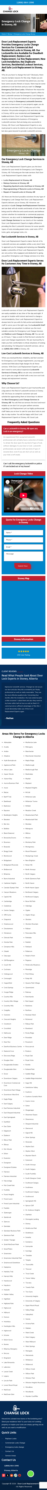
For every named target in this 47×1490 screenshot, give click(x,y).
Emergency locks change (14, 1447)
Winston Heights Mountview (35, 1383)
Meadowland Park (31, 815)
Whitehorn (29, 1360)
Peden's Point (30, 956)
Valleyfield (29, 1314)
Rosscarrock (29, 1047)
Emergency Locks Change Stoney (24, 34)
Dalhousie (7, 1033)
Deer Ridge (8, 1038)
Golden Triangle (9, 1240)
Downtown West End (11, 1095)
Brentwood (8, 856)
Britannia (7, 874)
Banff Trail (7, 797)
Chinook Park (8, 938)
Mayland (28, 783)
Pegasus (28, 960)
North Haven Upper (32, 888)
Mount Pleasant (30, 851)
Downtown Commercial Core (12, 1084)
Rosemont (28, 1042)
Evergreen (7, 1163)
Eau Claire (7, 1126)
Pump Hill (28, 978)
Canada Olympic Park (11, 888)
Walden (28, 1328)
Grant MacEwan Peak (11, 1244)
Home (4, 34)
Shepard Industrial (31, 1124)
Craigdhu (7, 1010)
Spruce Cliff (29, 1205)
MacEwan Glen (9, 1394)
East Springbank (9, 1117)
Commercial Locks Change (15, 1443)
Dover (6, 1074)
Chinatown (7, 933)
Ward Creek (29, 1333)
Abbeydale (7, 742)
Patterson (28, 951)
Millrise (27, 833)
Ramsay (28, 992)
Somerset (28, 1160)
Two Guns (29, 1292)
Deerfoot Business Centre (13, 1047)
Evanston (7, 1158)
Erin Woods (8, 1149)
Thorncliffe (29, 1265)
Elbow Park (8, 1140)
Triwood (28, 1269)
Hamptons (7, 1267)
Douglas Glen (8, 1060)
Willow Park (29, 1374)
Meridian (28, 824)
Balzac (6, 792)
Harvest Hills (8, 1276)
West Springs (30, 1346)
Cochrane (7, 969)
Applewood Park (9, 765)
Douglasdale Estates (11, 1065)
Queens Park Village (32, 983)
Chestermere (8, 929)
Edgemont (7, 1131)
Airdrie (6, 751)
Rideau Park (29, 1024)
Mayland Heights (31, 788)
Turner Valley (30, 1278)
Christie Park (8, 942)
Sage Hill (28, 1083)
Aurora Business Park (11, 783)
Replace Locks (11, 1438)
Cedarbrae (7, 906)
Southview (29, 1187)
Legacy (6, 1376)
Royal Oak (29, 1056)
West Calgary (30, 1337)
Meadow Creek (30, 810)
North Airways (30, 869)
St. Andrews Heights (32, 1210)
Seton (27, 1106)
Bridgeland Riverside (11, 865)
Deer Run (7, 1042)
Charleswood (8, 924)
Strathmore (29, 1233)
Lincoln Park (8, 1381)
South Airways (30, 1165)
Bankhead (7, 801)
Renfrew (28, 1010)
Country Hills (8, 997)
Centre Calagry (9, 910)
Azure (6, 788)
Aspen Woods (9, 774)
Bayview (7, 810)
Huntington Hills (9, 1326)
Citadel (6, 951)
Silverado (28, 1142)
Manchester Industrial (33, 756)
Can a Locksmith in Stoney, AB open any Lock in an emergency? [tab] (20, 429)
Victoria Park (29, 1324)
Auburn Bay (8, 779)
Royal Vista (29, 1060)
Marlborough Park (31, 770)
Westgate (28, 1351)
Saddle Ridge (30, 1074)
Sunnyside (29, 1246)
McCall (27, 792)
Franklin (6, 1208)
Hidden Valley (9, 1294)
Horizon (6, 1317)
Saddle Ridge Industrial (33, 1078)
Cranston (7, 1015)
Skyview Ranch (30, 1156)
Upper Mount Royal (32, 1305)
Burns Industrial (9, 879)
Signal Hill (29, 1133)
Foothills (7, 1190)
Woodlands (29, 1392)
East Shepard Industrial (12, 1113)
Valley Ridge (29, 1310)
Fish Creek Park (9, 1185)
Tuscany (28, 1283)
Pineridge (28, 969)
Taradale (28, 1255)
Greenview (7, 1254)
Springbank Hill (30, 1201)
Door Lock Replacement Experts (31, 1484)
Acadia (6, 747)
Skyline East (29, 1147)
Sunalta (28, 1237)
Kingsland (7, 1358)
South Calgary (30, 1169)
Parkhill (28, 942)
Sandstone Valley (31, 1087)
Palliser (28, 929)
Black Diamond (9, 833)
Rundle (27, 1065)
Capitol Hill (7, 897)
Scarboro (28, 1092)
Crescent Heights (10, 1019)
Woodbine (29, 1387)
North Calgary (30, 874)
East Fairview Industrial (12, 1108)
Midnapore (29, 829)
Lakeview (7, 1367)
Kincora (6, 1353)
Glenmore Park (9, 1235)
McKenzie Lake (30, 797)
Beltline (6, 829)
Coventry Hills (9, 1006)
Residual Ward (30, 1015)
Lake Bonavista (9, 1362)
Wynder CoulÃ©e (31, 1396)
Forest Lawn (8, 1199)
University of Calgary (32, 1301)
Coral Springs (8, 988)
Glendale (7, 1226)
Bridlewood (8, 869)
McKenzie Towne (31, 801)
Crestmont (7, 1024)
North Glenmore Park (32, 879)
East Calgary (8, 1104)
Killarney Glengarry (10, 1349)
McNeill (28, 806)
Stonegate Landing (32, 1219)
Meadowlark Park (31, 819)
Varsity (27, 1319)
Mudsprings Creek (31, 856)
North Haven (29, 883)
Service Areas (10, 1455)
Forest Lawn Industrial (11, 1204)
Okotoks (28, 919)
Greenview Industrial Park (13, 1258)
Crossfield (7, 1028)
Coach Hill (7, 965)
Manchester (29, 751)
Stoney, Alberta (11, 1470)
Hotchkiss (7, 1322)
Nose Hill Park (30, 901)
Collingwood (8, 974)
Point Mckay (29, 974)
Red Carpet (29, 1001)
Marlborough (29, 765)
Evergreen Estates (10, 1167)
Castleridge (8, 901)
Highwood (7, 1308)
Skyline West (30, 1151)
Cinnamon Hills (9, 947)
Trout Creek (29, 1274)
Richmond (28, 1019)
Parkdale (28, 938)
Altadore (7, 756)
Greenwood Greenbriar (12, 1263)
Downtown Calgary (10, 1078)
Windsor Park (30, 1378)
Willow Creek (30, 1369)
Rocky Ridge (29, 1033)
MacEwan (7, 1390)
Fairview (7, 1172)
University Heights (31, 1296)
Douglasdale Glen (10, 1069)
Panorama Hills (30, 933)
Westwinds (29, 1355)
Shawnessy (29, 1119)
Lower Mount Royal (10, 1385)
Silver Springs (30, 1137)
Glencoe (7, 1222)
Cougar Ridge (8, 992)
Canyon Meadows (10, 892)
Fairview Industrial (10, 1176)
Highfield (7, 1299)
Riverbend (28, 1028)
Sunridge (28, 1251)
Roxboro (28, 1051)
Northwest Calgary (32, 897)
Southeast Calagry (31, 1183)
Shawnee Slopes (31, 1115)
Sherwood (29, 1128)
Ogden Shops (30, 915)
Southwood (29, 1196)
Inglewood (7, 1331)
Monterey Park (30, 842)
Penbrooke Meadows (32, 965)
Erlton (6, 1154)
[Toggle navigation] (43, 9)
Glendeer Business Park (12, 1231)
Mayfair (28, 779)
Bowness (7, 842)
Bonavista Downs (10, 838)
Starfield (28, 1215)
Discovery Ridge (9, 1056)
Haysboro (7, 1285)
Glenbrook (7, 1217)
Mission (28, 838)
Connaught (7, 978)
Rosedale (28, 1038)
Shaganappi (29, 1110)
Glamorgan (7, 1213)
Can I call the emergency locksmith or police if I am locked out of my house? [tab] (22, 464)
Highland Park (9, 1303)
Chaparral (7, 919)
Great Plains (8, 1249)
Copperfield (8, 983)
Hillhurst (7, 1313)
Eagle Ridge (8, 1099)
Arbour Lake (8, 770)
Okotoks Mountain (31, 924)
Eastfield (7, 1122)
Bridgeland (7, 860)
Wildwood (29, 1364)
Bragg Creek (8, 851)
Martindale (29, 774)
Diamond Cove (9, 1051)
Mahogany (29, 747)
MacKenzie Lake (31, 742)
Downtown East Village (12, 1090)
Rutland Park (29, 1069)
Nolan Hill (28, 865)
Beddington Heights (11, 815)
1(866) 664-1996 (25, 2)
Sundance (28, 1242)
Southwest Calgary (32, 1192)
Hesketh (7, 1290)
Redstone (28, 1006)
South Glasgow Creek (33, 1178)
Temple (28, 1260)
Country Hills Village (11, 1001)
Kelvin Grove (8, 1340)
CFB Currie (7, 915)
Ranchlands (29, 997)
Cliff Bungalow (9, 960)
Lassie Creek (8, 1372)
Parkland (28, 947)
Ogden (27, 910)
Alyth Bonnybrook (10, 761)
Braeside (7, 847)
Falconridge (8, 1181)
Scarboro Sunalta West (33, 1097)
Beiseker (7, 819)
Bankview (7, 806)
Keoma (6, 1344)
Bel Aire (6, 824)
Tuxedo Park (29, 1287)
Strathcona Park (31, 1228)
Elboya (6, 1145)
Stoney (10, 34)
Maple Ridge (29, 761)
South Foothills (30, 1174)
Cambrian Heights (10, 883)
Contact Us (9, 1451)
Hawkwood (8, 1281)
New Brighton (30, 860)
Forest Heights (9, 1195)
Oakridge (28, 906)
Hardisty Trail (8, 1272)
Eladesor (7, 1135)
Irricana (6, 1335)
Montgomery (29, 847)
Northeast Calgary (31, 892)
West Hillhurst (30, 1342)
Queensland (29, 988)
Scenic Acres (30, 1101)
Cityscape (7, 956)
